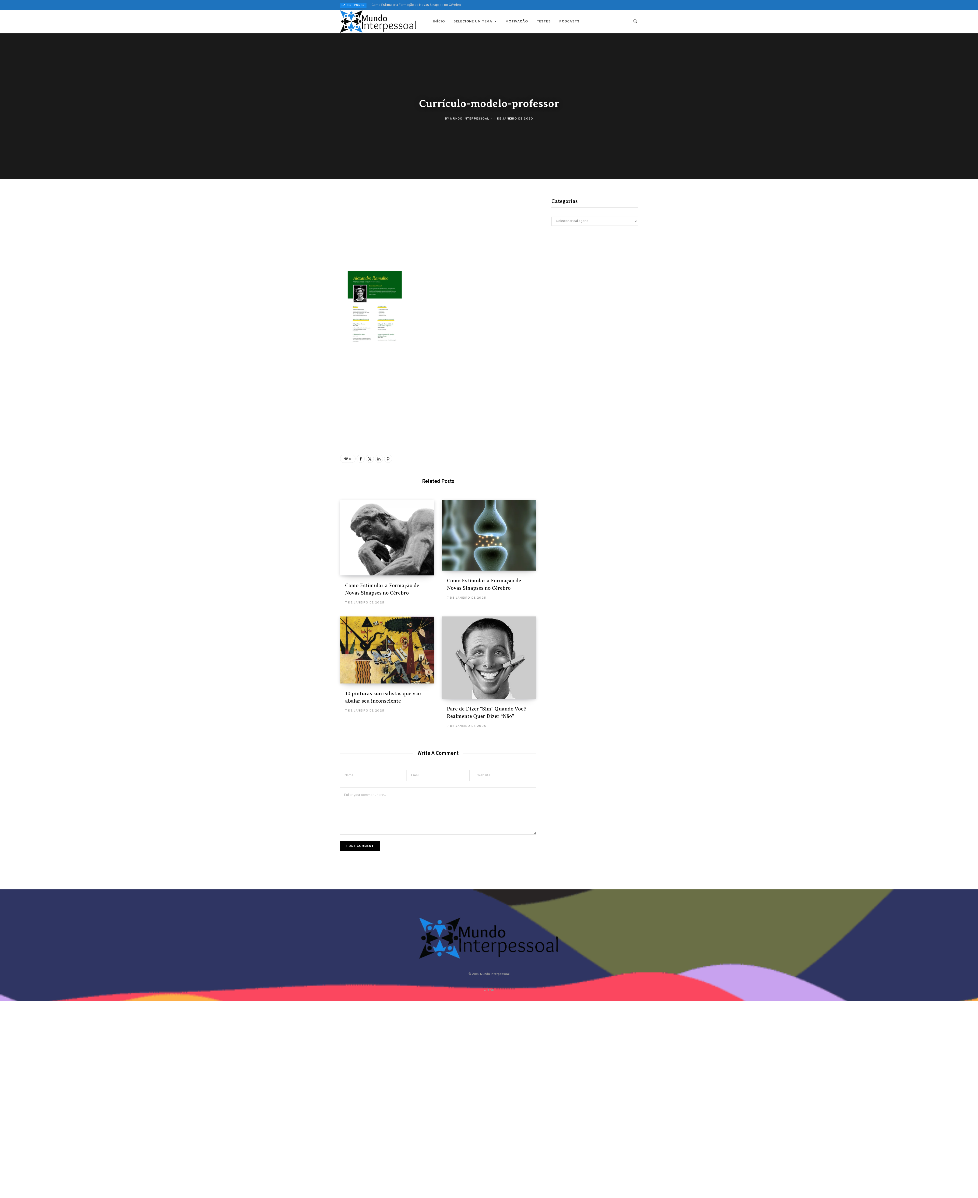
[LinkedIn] (379, 459)
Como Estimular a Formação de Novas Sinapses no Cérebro (416, 5)
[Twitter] (314, 227)
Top (490, 991)
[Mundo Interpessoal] (378, 21)
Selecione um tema (473, 21)
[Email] (314, 254)
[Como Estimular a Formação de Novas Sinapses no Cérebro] (387, 537)
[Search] (635, 21)
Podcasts (569, 21)
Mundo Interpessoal (469, 119)
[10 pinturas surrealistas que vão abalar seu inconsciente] (387, 649)
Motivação (517, 21)
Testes (544, 21)
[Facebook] (314, 214)
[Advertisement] (438, 233)
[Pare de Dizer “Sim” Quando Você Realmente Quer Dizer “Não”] (489, 657)
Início (439, 21)
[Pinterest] (314, 241)
